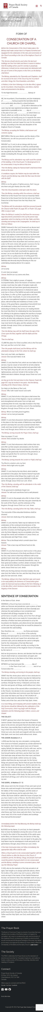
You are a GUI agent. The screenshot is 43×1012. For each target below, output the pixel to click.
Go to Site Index (5, 996)
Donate (3, 985)
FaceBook (14, 985)
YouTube (8, 985)
